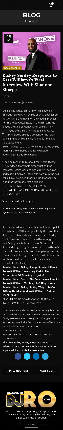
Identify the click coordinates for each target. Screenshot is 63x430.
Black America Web (34, 350)
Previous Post (18, 370)
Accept (31, 424)
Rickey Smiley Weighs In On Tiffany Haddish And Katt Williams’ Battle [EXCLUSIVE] (29, 291)
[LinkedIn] (36, 356)
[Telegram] (45, 356)
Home (31, 21)
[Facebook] (18, 356)
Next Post (47, 370)
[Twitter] (27, 356)
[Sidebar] (4, 133)
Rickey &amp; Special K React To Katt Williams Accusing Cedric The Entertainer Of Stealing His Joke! (30, 271)
